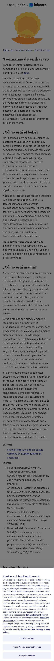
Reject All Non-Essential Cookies (27, 647)
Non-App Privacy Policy (36, 615)
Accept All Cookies (27, 655)
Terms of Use (29, 629)
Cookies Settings (27, 638)
